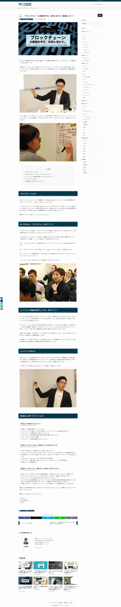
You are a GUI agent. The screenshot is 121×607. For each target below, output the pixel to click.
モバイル (85, 143)
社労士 (84, 167)
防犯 (84, 132)
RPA (84, 71)
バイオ (84, 141)
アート (84, 109)
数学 (84, 127)
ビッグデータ (86, 50)
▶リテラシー (86, 103)
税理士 (84, 170)
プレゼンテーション (87, 87)
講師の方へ (66, 602)
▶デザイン (85, 55)
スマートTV (85, 44)
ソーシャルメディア (87, 117)
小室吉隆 (25, 546)
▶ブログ (85, 100)
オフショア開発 (86, 76)
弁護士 (84, 162)
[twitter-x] (100, 1)
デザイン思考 (86, 60)
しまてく (57, 487)
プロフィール (38, 547)
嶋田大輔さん (64, 69)
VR (84, 36)
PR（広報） (85, 69)
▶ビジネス (85, 63)
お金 (84, 106)
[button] (24, 518)
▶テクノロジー (22, 19)
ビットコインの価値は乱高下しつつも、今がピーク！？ (40, 176)
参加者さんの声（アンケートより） (35, 181)
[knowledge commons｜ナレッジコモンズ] (25, 4)
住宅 (84, 148)
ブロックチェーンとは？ (32, 172)
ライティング (86, 95)
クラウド (85, 42)
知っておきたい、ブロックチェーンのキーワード (38, 174)
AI (83, 34)
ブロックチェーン (30, 19)
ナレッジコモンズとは (53, 602)
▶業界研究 (85, 138)
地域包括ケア (86, 124)
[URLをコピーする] (72, 518)
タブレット (85, 47)
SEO (84, 74)
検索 (100, 15)
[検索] (102, 1)
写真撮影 (85, 122)
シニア (84, 79)
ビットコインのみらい (32, 179)
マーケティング (86, 92)
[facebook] (98, 1)
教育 (84, 154)
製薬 (84, 156)
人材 (84, 146)
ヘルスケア (85, 90)
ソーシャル (85, 82)
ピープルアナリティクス (88, 84)
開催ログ (61, 602)
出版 (84, 151)
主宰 (71, 602)
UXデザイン (85, 58)
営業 (84, 98)
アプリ (84, 39)
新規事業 (85, 165)
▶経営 (84, 159)
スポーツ (85, 114)
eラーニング (86, 66)
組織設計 (85, 172)
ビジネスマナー (86, 119)
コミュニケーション (87, 111)
